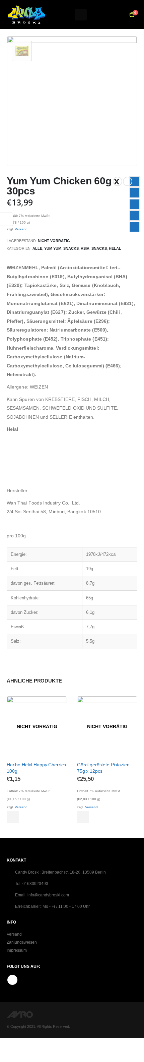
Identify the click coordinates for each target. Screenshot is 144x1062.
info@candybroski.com (48, 895)
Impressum (17, 950)
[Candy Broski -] (26, 14)
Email (134, 227)
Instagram (12, 980)
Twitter (134, 192)
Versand (21, 229)
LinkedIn (134, 204)
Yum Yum (52, 248)
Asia (85, 248)
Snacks (71, 248)
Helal (115, 248)
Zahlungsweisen (22, 942)
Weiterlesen (13, 817)
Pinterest (134, 215)
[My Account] (117, 15)
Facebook (134, 181)
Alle (37, 248)
